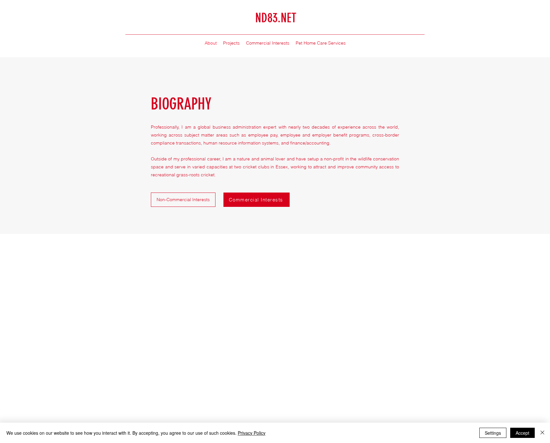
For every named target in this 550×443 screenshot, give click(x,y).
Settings (493, 433)
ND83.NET (275, 18)
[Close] (542, 433)
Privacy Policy (251, 433)
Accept (522, 433)
